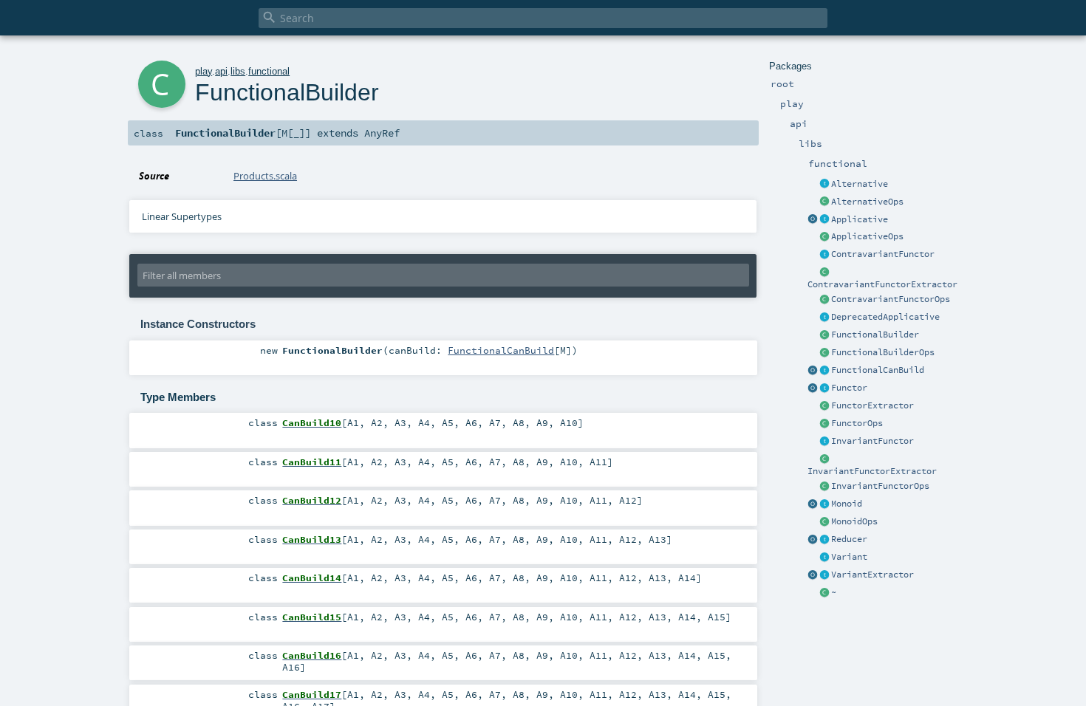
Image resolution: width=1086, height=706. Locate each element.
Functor (849, 388)
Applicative (859, 219)
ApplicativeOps (867, 236)
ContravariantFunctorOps (890, 299)
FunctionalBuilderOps (883, 352)
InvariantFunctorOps (880, 486)
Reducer (849, 539)
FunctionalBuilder (875, 334)
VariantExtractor (872, 574)
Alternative (859, 184)
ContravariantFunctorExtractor (882, 284)
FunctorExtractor (872, 405)
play (203, 71)
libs (237, 71)
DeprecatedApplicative (885, 317)
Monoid (846, 503)
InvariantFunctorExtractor (872, 471)
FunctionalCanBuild (877, 370)
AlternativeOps (867, 201)
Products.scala (265, 175)
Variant (849, 557)
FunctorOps (857, 423)
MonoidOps (854, 521)
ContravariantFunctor (883, 254)
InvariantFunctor (872, 441)
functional (269, 71)
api (221, 71)
